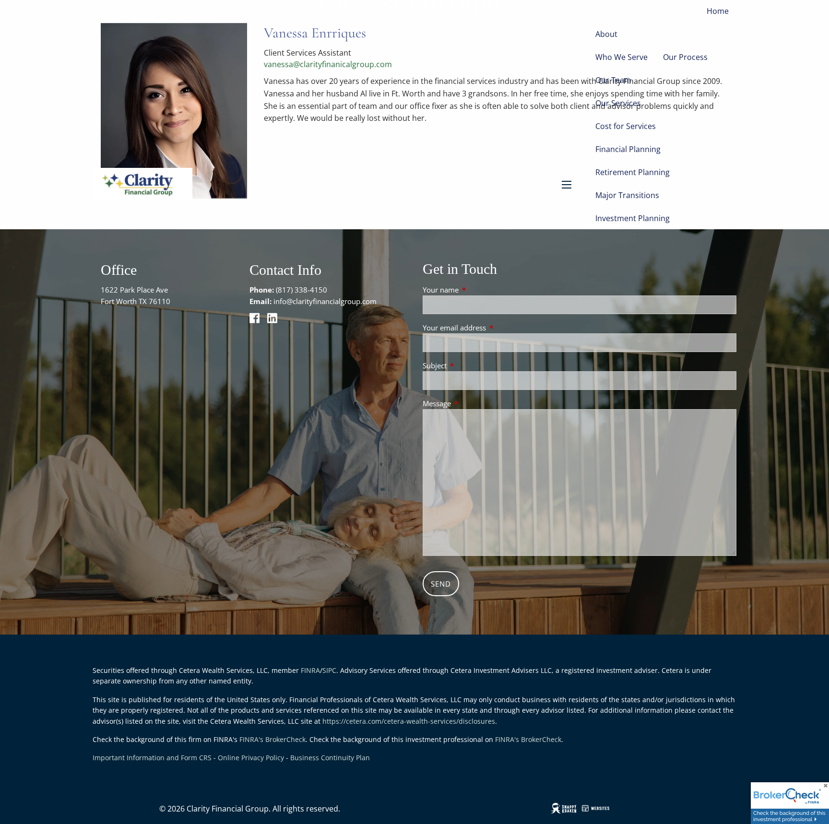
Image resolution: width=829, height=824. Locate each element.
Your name (476, 289)
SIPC (329, 670)
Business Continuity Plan (330, 757)
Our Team (613, 80)
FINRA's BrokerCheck (272, 739)
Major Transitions (627, 195)
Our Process (685, 57)
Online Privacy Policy (251, 757)
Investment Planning (632, 218)
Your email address (490, 327)
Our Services (618, 103)
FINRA (310, 670)
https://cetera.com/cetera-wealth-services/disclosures (408, 721)
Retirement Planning (632, 172)
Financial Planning (628, 149)
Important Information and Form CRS (152, 757)
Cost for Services (625, 126)
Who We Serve (621, 57)
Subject (470, 365)
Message (472, 403)
